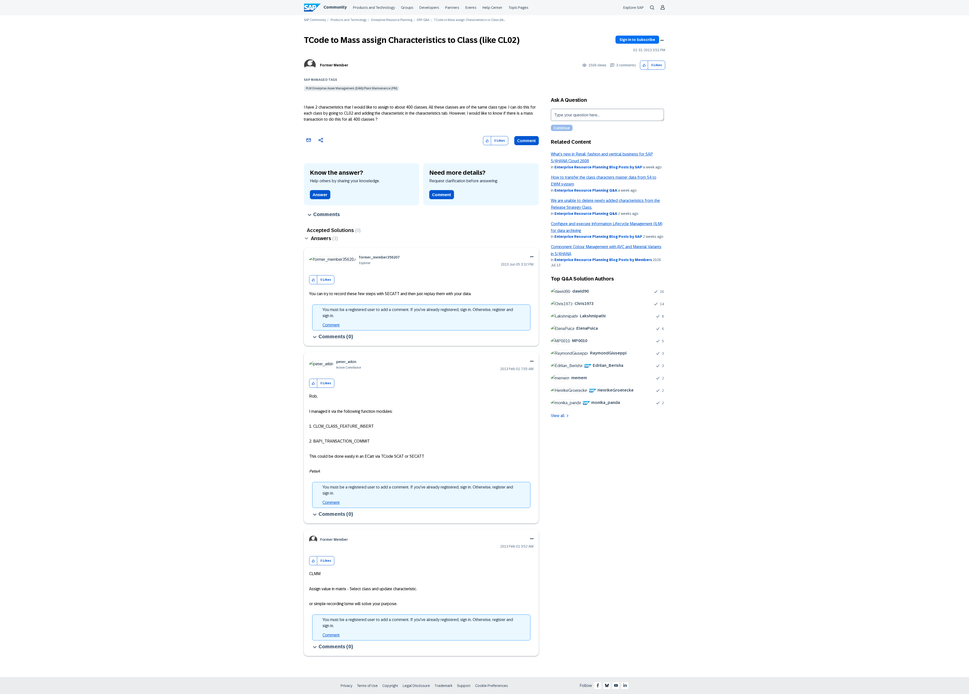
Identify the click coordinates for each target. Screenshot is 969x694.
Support (464, 686)
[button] (644, 65)
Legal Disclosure (416, 686)
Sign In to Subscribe (637, 40)
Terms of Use (367, 686)
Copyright (390, 686)
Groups (407, 8)
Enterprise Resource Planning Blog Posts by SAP (598, 167)
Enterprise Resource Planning (391, 20)
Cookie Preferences (491, 686)
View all (557, 416)
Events (470, 8)
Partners (452, 8)
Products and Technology (374, 8)
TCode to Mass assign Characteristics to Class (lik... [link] (469, 20)
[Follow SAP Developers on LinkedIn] (625, 685)
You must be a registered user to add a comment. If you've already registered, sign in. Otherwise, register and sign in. (417, 312)
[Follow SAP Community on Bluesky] (607, 685)
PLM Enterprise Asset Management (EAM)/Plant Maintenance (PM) (351, 88)
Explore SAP (633, 8)
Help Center (492, 8)
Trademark (443, 686)
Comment (526, 141)
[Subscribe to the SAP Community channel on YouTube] (616, 685)
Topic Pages (518, 8)
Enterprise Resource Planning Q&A (585, 190)
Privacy (346, 686)
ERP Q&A (423, 20)
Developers (429, 8)
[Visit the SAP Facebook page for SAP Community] (598, 685)
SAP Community (315, 20)
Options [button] (662, 40)
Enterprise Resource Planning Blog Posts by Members (603, 260)
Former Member (334, 65)
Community (335, 7)
